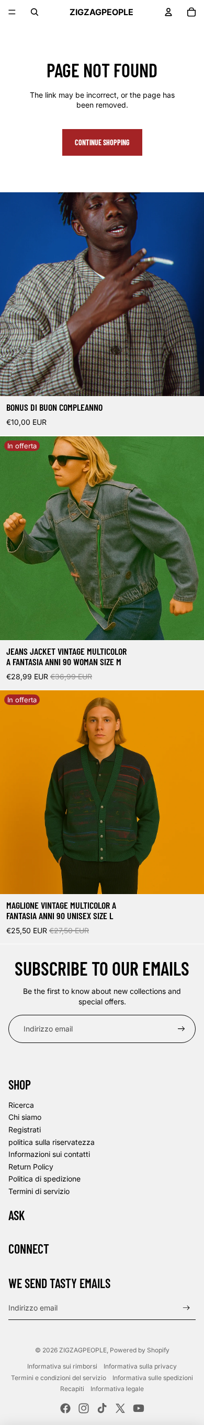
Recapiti (72, 1389)
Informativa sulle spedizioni (152, 1378)
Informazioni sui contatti (49, 1154)
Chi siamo (24, 1117)
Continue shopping (102, 142)
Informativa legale (117, 1389)
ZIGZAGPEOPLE (83, 1350)
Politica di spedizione (44, 1178)
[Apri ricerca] (34, 12)
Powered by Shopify (139, 1350)
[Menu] (12, 12)
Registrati (24, 1129)
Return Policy (30, 1166)
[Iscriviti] (181, 1028)
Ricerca (21, 1104)
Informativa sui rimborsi (62, 1366)
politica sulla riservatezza (51, 1142)
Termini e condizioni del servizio (58, 1378)
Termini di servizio (39, 1191)
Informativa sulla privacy (140, 1366)
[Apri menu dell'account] (168, 12)
